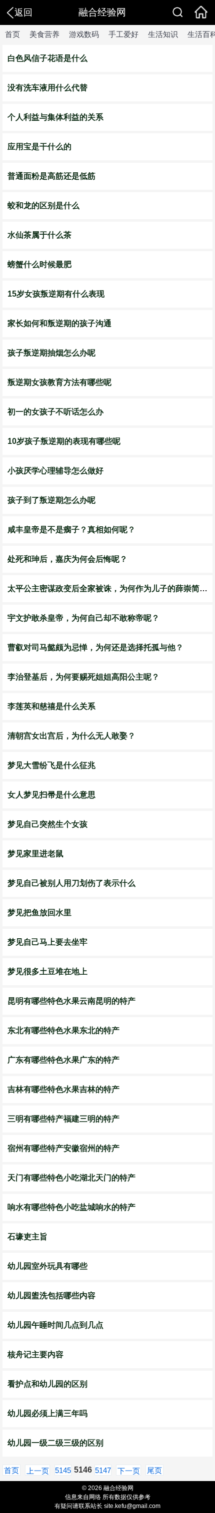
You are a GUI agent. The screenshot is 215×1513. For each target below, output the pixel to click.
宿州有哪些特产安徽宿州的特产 (64, 1148)
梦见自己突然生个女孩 (48, 824)
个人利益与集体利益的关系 (56, 117)
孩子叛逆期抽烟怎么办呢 (52, 353)
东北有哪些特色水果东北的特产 (64, 1030)
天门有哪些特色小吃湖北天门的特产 (72, 1177)
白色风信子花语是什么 (48, 58)
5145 (63, 1470)
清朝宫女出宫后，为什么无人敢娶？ (72, 736)
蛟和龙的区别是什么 (44, 205)
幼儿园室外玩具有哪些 (48, 1266)
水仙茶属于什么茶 (40, 235)
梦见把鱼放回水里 (40, 912)
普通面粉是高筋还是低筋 (52, 176)
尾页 (154, 1470)
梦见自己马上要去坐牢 (48, 942)
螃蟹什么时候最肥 (40, 264)
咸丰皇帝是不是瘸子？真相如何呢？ (72, 529)
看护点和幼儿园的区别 (48, 1384)
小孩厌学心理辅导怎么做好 (56, 470)
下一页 (129, 1471)
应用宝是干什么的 (40, 146)
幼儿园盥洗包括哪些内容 (52, 1295)
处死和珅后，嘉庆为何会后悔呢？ (68, 559)
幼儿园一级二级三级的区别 (56, 1443)
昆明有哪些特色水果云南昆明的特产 (72, 1001)
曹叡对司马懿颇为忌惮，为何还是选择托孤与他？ (96, 647)
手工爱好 (123, 34)
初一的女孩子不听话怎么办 (56, 411)
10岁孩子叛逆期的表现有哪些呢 (64, 441)
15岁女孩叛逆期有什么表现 (56, 294)
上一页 (37, 1471)
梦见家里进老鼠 (36, 853)
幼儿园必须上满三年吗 (48, 1413)
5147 (103, 1470)
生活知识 (163, 34)
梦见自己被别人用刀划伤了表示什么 (72, 883)
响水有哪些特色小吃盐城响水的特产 (72, 1207)
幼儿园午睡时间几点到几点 (56, 1325)
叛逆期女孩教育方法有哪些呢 (60, 382)
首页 (12, 34)
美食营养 (45, 34)
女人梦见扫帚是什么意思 (52, 794)
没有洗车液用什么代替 (48, 87)
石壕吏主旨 (28, 1236)
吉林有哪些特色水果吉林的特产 (64, 1089)
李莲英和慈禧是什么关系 (52, 706)
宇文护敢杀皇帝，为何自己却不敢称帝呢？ (84, 618)
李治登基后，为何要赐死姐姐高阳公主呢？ (84, 677)
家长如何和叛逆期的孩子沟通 (60, 323)
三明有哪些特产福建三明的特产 (64, 1119)
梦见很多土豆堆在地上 (48, 971)
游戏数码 (84, 34)
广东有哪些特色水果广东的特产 (64, 1060)
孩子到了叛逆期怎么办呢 (52, 500)
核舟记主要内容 (36, 1354)
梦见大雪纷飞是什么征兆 (52, 765)
